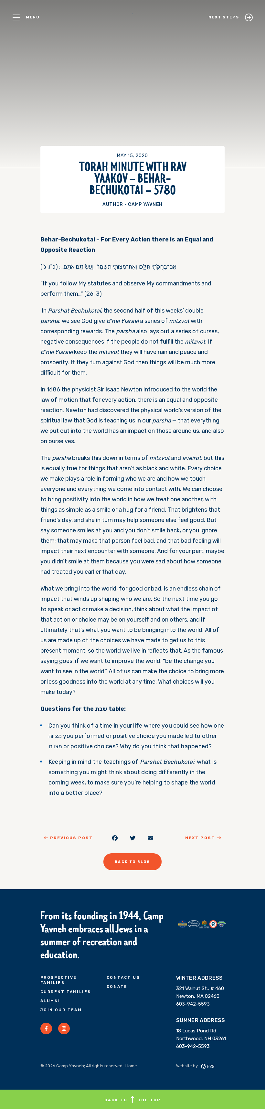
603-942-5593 (193, 1004)
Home (131, 1065)
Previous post (71, 838)
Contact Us (123, 977)
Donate (117, 986)
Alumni (50, 1000)
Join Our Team (61, 1010)
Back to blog (132, 862)
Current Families (65, 991)
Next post (200, 838)
